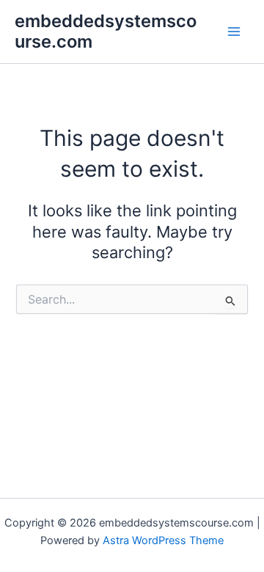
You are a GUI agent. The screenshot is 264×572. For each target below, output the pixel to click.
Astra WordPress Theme (163, 540)
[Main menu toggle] (234, 31)
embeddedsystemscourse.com (106, 31)
